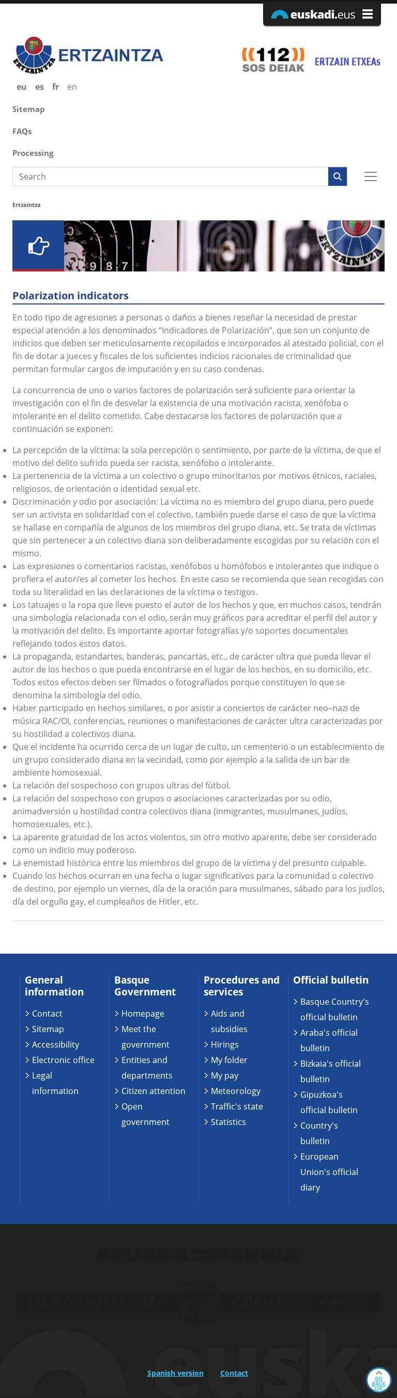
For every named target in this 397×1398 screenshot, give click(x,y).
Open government (145, 1114)
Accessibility (55, 1044)
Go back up (379, 1383)
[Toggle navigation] (371, 176)
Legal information (55, 1083)
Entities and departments (147, 1067)
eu (22, 86)
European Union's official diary (329, 1172)
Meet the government (145, 1036)
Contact (47, 1013)
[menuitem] (198, 108)
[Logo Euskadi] (322, 14)
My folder (229, 1060)
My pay (224, 1075)
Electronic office (63, 1060)
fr (55, 86)
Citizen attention (153, 1091)
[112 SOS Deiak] (273, 59)
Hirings (225, 1044)
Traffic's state (237, 1106)
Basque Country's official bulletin (334, 1009)
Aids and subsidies (229, 1021)
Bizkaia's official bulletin (330, 1071)
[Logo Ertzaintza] (101, 55)
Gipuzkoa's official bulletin (329, 1102)
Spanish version (175, 1373)
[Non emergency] (347, 59)
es (39, 86)
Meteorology (236, 1091)
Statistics (228, 1122)
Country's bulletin (319, 1133)
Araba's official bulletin (329, 1040)
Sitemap (48, 1029)
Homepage (142, 1013)
